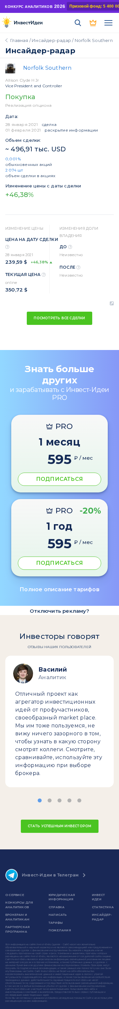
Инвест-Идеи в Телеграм (50, 875)
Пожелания (60, 930)
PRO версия (93, 22)
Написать (58, 914)
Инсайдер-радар (51, 40)
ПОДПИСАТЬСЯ (59, 479)
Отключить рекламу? (59, 611)
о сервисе (14, 895)
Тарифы (56, 922)
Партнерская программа (17, 929)
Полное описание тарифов (59, 589)
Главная (19, 40)
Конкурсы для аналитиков (19, 905)
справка (56, 907)
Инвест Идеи (98, 897)
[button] (40, 800)
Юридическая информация (62, 897)
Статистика (103, 907)
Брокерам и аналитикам (17, 917)
